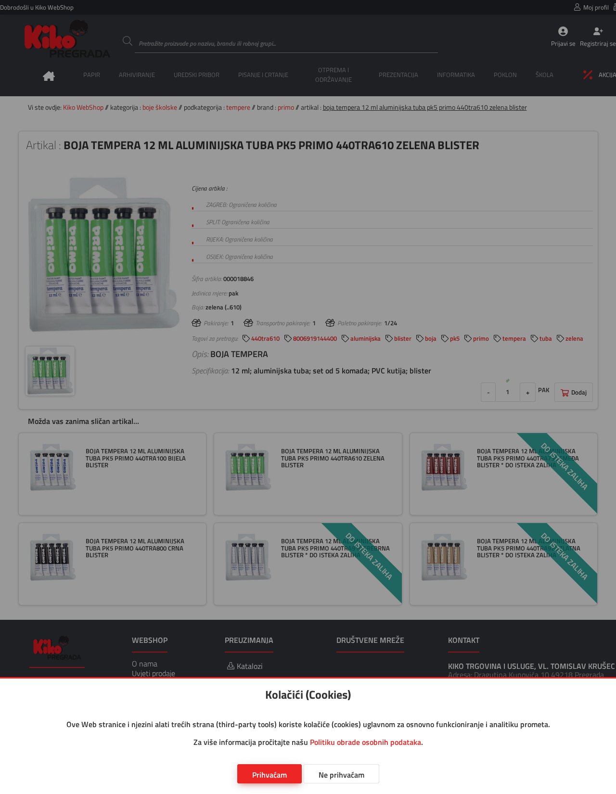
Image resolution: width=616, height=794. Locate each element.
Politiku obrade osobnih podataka (365, 742)
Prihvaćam (269, 775)
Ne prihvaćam (341, 775)
